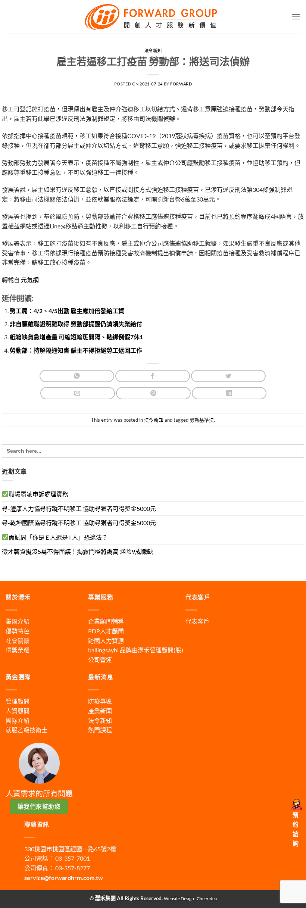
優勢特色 (17, 630)
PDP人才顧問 (106, 630)
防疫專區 (100, 701)
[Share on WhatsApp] (77, 376)
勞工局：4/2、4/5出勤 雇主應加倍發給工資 (67, 310)
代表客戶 (197, 621)
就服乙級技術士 (26, 729)
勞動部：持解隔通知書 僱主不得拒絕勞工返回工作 (76, 350)
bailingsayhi (103, 649)
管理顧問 (17, 701)
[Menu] (295, 16)
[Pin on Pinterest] (153, 393)
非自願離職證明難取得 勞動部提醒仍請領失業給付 (76, 323)
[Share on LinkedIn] (229, 393)
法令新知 (153, 50)
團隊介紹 (17, 720)
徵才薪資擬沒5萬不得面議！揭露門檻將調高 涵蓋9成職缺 (77, 551)
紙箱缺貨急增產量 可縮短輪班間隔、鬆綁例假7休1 (76, 336)
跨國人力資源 (106, 640)
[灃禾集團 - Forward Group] (153, 16)
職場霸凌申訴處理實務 (38, 493)
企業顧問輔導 (106, 621)
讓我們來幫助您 (39, 806)
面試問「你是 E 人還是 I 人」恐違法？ (58, 537)
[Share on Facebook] (152, 376)
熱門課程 (100, 729)
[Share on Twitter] (228, 376)
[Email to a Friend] (77, 393)
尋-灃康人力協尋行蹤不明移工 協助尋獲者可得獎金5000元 (79, 508)
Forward (181, 83)
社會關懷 (17, 640)
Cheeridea (207, 898)
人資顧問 (17, 710)
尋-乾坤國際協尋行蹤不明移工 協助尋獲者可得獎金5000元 (79, 522)
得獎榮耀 (17, 649)
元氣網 (29, 279)
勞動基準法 (202, 420)
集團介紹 (17, 621)
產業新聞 (100, 710)
